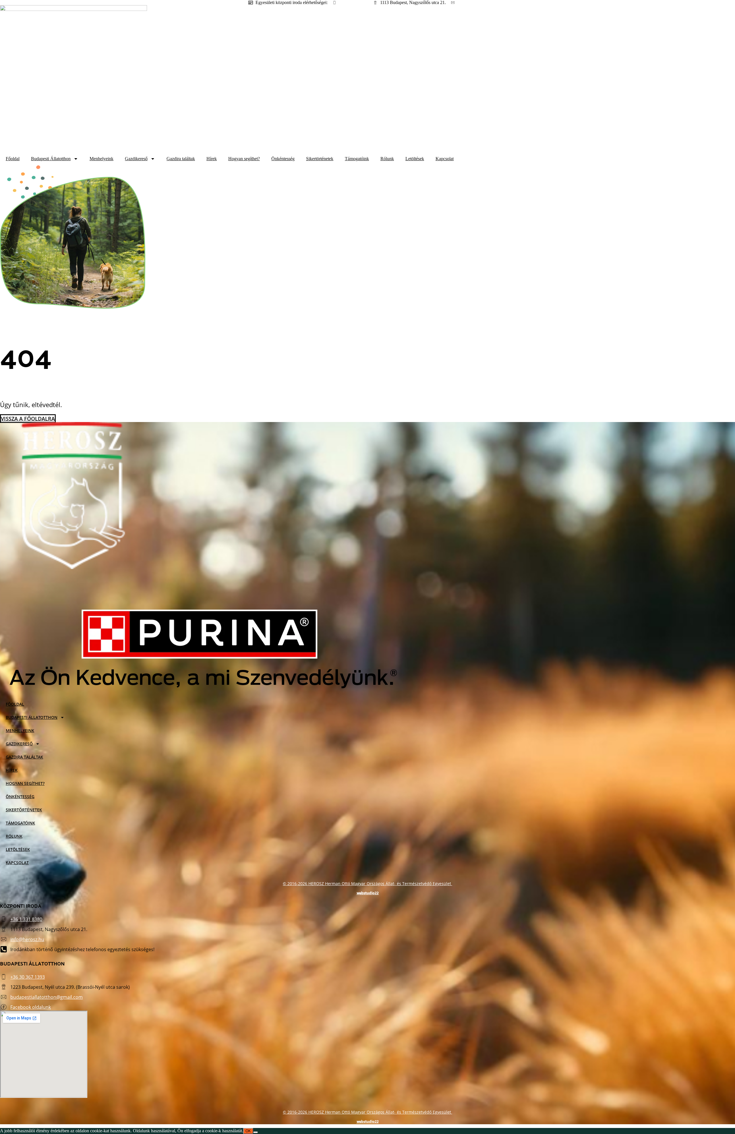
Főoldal (13, 158)
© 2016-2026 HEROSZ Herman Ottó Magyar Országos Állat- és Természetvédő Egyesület (367, 883)
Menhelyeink (101, 158)
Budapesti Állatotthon (51, 158)
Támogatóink (357, 158)
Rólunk (387, 158)
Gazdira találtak (181, 158)
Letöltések (414, 158)
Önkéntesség (283, 158)
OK (248, 1131)
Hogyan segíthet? (244, 158)
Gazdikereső (136, 158)
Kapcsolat (445, 158)
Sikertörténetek (319, 158)
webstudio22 (368, 893)
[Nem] (255, 1132)
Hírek (211, 158)
